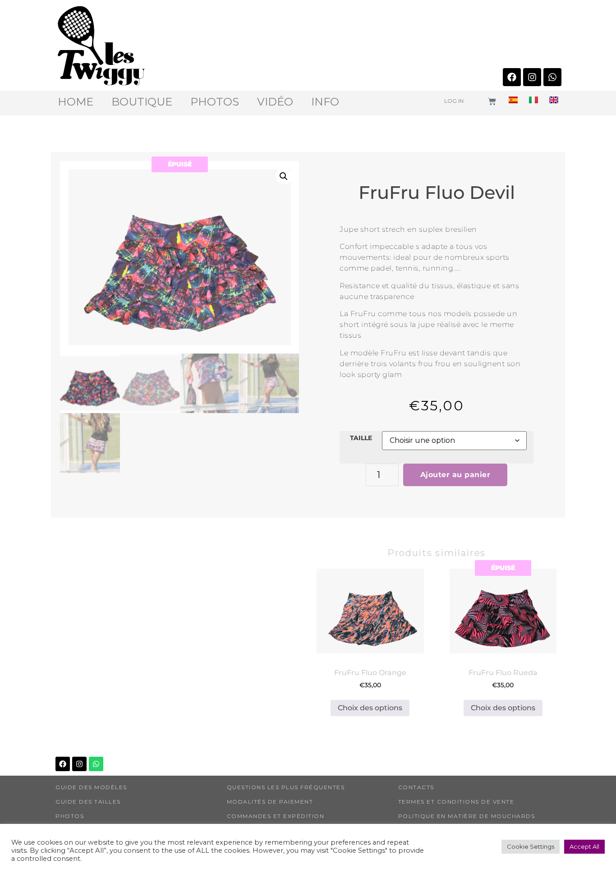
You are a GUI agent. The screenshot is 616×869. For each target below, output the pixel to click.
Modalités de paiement (270, 801)
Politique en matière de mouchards (466, 816)
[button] (284, 176)
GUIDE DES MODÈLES (91, 787)
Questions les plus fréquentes (286, 787)
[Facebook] (512, 77)
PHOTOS (214, 101)
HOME (75, 101)
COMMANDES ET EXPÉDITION (276, 816)
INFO (325, 101)
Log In (454, 100)
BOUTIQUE (141, 101)
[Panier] (492, 101)
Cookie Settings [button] (530, 846)
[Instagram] (532, 77)
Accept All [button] (584, 846)
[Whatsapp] (552, 77)
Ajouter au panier (455, 474)
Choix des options (370, 707)
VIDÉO (275, 101)
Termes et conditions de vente (456, 801)
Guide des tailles (88, 801)
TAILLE (361, 438)
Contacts (416, 787)
